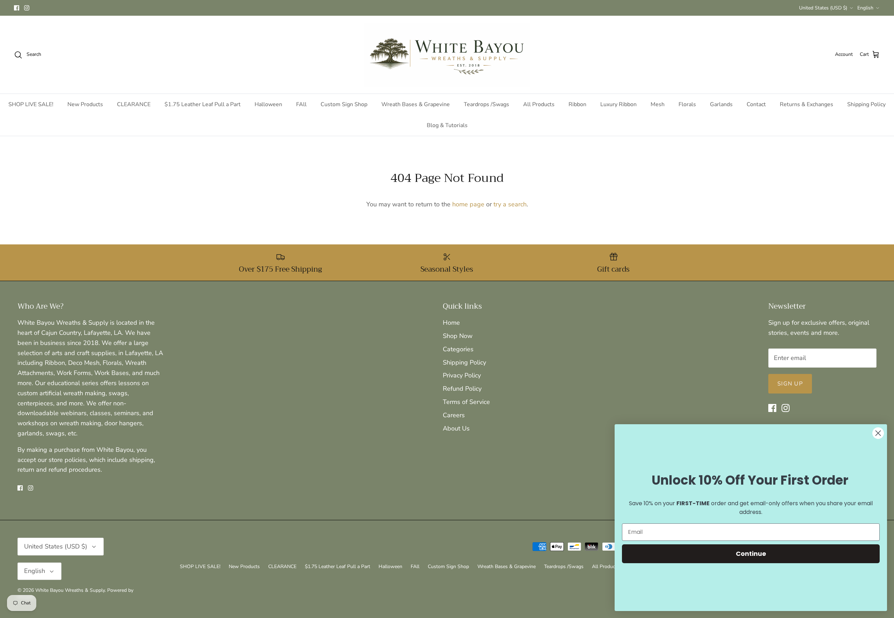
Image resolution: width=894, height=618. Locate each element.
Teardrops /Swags (486, 104)
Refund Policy (462, 388)
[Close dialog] (878, 433)
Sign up (790, 384)
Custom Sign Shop (344, 104)
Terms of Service (466, 402)
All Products (539, 104)
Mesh (658, 104)
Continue (751, 553)
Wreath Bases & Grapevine (415, 104)
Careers (454, 415)
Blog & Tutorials (447, 125)
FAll (301, 104)
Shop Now (457, 336)
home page (468, 204)
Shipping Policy (866, 104)
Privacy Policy (462, 375)
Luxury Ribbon (618, 104)
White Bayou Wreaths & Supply (70, 590)
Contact (756, 104)
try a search (510, 204)
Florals (687, 104)
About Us (456, 428)
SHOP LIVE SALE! (30, 104)
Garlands (721, 104)
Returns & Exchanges (806, 104)
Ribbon (577, 104)
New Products (85, 104)
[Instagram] (26, 7)
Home (451, 322)
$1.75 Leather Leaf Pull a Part (202, 104)
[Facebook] (16, 7)
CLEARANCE (134, 104)
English (865, 8)
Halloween (268, 104)
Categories (458, 349)
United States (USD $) (823, 8)
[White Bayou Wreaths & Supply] (447, 55)
